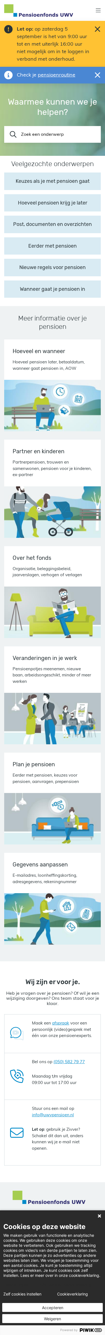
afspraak (60, 1023)
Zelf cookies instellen (22, 1294)
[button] (98, 10)
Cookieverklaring (72, 1294)
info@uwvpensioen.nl (53, 1114)
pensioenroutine (56, 75)
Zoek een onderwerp (42, 134)
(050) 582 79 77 (69, 1061)
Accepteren (52, 1307)
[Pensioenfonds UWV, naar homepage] (38, 10)
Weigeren (52, 1318)
